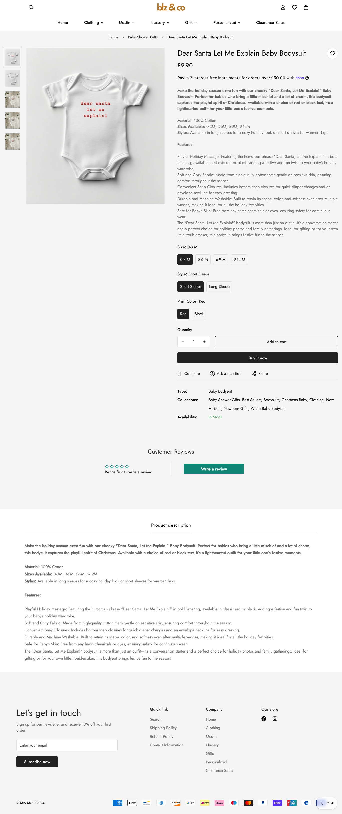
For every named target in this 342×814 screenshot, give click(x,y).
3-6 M (204, 261)
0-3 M (186, 261)
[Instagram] (274, 718)
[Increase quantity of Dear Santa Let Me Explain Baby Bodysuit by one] (204, 341)
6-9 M (222, 261)
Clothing (91, 22)
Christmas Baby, (295, 400)
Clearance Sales (270, 22)
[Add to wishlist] (332, 53)
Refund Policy (161, 736)
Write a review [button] (214, 469)
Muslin (124, 22)
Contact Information (166, 745)
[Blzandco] (171, 7)
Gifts (189, 22)
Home (62, 22)
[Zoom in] (154, 58)
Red (184, 315)
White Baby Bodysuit (268, 408)
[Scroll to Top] (332, 786)
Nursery (157, 22)
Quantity (184, 330)
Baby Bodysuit (220, 391)
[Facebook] (263, 718)
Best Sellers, (252, 400)
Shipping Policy (163, 728)
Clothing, (317, 400)
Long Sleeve (220, 288)
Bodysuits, (272, 400)
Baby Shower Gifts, (225, 400)
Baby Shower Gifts (143, 37)
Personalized (224, 22)
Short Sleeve (192, 288)
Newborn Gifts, (236, 408)
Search (155, 719)
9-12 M (241, 261)
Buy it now (258, 358)
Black (200, 315)
